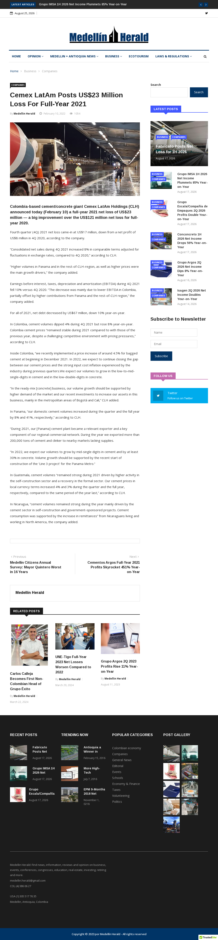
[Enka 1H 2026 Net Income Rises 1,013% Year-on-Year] (171, 832)
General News (122, 760)
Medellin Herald (24, 113)
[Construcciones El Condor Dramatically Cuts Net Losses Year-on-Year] (190, 814)
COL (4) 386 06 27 (20, 886)
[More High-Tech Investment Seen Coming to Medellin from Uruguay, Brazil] (70, 774)
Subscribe (161, 356)
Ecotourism (139, 56)
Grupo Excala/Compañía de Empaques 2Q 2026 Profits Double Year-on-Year (192, 210)
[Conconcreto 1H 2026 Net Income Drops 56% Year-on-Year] (190, 778)
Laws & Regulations (172, 56)
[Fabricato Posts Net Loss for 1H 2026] (19, 753)
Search (156, 85)
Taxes (116, 790)
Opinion (35, 56)
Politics (117, 802)
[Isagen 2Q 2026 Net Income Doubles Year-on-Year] (190, 796)
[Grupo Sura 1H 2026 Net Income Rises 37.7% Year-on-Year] (171, 814)
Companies (49, 71)
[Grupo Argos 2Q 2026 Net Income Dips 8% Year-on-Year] (171, 796)
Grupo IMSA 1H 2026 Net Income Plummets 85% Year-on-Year (83, 4)
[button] (201, 5)
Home (16, 56)
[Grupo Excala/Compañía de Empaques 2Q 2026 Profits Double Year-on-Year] (18, 795)
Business (112, 56)
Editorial (117, 766)
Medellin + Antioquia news (73, 56)
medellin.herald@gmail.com (28, 880)
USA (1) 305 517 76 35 (23, 896)
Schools (117, 778)
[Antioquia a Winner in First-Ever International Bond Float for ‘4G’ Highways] (70, 753)
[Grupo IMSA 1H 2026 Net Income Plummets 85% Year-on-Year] (19, 774)
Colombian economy (126, 748)
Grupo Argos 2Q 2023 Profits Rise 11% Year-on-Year (119, 666)
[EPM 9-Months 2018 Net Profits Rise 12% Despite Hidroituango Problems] (70, 795)
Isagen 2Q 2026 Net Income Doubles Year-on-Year (191, 295)
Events (116, 772)
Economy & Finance (126, 784)
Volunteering (120, 796)
